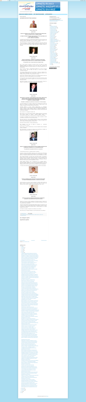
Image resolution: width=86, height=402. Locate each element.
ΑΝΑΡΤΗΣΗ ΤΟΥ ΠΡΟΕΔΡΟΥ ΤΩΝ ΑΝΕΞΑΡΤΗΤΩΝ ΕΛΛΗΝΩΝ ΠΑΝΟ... (30, 277)
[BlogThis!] (29, 213)
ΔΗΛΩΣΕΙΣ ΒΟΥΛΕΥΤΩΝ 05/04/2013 (25, 378)
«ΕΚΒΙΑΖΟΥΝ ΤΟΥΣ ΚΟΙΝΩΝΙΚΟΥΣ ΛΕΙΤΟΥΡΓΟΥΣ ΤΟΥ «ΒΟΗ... (29, 358)
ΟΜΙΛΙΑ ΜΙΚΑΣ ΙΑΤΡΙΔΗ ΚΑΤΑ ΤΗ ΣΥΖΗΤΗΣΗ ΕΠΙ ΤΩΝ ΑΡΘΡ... (28, 384)
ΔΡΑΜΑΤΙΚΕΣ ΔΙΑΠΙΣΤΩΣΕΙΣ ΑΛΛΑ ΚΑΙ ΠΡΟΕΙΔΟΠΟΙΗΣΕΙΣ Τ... (28, 380)
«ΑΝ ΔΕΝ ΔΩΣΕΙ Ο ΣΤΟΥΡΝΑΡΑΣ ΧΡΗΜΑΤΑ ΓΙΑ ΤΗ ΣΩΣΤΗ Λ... (28, 298)
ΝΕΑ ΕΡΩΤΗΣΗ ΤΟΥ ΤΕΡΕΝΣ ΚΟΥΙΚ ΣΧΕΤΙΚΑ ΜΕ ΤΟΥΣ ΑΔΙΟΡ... (29, 373)
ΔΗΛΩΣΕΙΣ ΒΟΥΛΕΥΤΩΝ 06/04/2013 (25, 374)
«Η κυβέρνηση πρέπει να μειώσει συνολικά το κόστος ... (27, 376)
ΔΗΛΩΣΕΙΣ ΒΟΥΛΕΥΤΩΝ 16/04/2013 (25, 317)
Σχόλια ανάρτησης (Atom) (26, 241)
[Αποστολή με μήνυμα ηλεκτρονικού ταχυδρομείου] (28, 213)
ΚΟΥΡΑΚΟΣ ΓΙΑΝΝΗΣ (52, 45)
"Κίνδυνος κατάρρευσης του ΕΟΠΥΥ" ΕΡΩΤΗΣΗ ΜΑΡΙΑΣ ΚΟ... (28, 355)
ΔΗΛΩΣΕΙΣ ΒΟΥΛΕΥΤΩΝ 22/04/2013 (25, 278)
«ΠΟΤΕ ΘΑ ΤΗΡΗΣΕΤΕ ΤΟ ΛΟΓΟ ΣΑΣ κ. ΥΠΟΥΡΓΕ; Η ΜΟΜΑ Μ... (29, 302)
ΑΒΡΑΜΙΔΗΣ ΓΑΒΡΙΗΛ (53, 26)
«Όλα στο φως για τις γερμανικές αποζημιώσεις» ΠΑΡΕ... (28, 382)
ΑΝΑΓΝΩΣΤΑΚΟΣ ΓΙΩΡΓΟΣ (53, 27)
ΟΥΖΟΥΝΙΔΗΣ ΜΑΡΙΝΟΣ (53, 54)
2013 (21, 246)
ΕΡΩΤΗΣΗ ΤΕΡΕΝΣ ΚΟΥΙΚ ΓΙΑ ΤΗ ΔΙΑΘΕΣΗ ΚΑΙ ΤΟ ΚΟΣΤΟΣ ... (29, 272)
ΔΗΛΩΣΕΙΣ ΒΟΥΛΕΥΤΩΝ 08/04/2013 (25, 363)
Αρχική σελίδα (33, 240)
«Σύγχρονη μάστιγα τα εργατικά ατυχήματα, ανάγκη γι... (28, 356)
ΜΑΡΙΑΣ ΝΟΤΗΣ (52, 48)
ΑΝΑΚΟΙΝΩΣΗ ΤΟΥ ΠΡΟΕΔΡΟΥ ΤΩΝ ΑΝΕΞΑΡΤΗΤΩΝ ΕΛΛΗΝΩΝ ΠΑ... (30, 255)
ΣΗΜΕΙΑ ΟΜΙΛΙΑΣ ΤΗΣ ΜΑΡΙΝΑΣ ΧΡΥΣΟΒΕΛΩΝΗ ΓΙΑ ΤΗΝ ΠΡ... (29, 340)
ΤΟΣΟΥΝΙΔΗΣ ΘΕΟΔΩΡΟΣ (53, 58)
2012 (21, 391)
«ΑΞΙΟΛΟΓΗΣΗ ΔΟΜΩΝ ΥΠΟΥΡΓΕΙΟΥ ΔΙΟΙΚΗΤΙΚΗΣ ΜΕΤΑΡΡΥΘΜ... (29, 336)
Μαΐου (22, 251)
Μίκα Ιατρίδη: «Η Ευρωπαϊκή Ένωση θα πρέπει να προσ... (28, 343)
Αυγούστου (22, 248)
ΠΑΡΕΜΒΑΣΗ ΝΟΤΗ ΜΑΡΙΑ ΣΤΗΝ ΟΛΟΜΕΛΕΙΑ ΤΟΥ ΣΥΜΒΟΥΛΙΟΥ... (29, 274)
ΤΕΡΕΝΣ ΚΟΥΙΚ (41, 214)
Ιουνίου (22, 250)
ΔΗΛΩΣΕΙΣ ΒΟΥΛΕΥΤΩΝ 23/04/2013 (25, 270)
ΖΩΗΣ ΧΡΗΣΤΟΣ (52, 37)
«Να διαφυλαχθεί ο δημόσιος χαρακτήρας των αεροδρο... (28, 379)
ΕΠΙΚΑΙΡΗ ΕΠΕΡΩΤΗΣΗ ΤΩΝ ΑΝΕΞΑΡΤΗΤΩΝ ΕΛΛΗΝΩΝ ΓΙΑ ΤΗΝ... (29, 301)
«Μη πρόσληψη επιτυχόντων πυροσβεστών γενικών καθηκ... (28, 321)
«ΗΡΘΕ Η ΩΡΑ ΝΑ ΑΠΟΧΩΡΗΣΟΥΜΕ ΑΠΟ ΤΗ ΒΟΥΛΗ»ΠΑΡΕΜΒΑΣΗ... (29, 297)
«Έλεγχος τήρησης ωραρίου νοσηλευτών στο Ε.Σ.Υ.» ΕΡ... (28, 273)
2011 (21, 392)
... (21, 338)
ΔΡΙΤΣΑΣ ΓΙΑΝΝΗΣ (52, 34)
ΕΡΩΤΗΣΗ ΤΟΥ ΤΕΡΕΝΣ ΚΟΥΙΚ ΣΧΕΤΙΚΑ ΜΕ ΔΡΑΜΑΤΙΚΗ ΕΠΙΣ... (29, 377)
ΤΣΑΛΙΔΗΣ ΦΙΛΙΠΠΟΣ (52, 59)
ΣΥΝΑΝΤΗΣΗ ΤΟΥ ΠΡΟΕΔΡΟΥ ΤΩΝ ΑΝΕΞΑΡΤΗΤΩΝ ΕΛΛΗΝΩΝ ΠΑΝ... (30, 276)
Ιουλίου (22, 249)
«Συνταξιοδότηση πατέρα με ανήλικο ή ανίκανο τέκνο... (27, 315)
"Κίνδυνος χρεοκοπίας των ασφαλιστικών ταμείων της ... (28, 261)
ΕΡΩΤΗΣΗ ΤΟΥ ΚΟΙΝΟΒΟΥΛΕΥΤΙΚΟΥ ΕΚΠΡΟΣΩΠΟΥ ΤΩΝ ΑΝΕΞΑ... (29, 316)
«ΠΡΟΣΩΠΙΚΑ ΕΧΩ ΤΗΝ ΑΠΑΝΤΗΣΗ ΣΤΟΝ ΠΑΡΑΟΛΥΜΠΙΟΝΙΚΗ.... (29, 341)
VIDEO (51, 64)
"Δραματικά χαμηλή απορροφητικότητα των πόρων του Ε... (28, 259)
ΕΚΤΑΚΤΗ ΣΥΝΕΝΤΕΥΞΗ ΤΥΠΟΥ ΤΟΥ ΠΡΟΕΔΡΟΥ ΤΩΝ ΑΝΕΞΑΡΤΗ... (29, 300)
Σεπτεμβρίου (23, 247)
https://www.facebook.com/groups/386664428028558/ (56, 20)
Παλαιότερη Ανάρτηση (44, 240)
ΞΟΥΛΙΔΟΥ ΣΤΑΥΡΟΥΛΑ (53, 53)
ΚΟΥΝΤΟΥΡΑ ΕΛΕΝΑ (52, 44)
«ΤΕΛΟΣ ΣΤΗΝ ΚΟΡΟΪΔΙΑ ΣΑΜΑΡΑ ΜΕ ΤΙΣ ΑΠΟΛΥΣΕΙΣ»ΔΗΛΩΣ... (29, 335)
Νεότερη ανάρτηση (22, 240)
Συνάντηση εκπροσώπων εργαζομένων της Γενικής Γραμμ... (28, 271)
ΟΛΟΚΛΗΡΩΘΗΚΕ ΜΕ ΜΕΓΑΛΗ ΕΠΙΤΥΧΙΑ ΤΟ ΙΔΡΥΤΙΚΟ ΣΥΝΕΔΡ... (29, 332)
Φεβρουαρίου (23, 389)
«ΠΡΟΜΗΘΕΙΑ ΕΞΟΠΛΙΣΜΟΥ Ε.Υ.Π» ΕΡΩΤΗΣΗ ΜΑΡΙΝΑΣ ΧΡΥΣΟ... (29, 353)
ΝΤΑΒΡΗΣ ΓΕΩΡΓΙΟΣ (36, 214)
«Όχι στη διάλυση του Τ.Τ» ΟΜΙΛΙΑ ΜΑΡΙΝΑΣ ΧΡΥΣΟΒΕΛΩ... (28, 361)
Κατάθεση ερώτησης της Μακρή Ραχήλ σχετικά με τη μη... (28, 280)
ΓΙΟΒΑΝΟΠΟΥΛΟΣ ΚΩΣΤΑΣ (25, 214)
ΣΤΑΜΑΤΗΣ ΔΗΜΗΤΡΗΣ (53, 56)
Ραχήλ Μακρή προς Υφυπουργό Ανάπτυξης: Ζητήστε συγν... (28, 318)
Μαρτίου (22, 388)
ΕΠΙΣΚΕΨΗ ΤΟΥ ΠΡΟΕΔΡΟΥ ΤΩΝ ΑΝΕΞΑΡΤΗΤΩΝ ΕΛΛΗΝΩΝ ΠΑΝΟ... (30, 375)
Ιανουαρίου (22, 390)
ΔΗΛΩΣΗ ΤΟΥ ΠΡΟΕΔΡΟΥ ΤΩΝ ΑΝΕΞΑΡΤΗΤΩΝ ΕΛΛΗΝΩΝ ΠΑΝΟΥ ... (30, 257)
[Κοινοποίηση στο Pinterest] (31, 213)
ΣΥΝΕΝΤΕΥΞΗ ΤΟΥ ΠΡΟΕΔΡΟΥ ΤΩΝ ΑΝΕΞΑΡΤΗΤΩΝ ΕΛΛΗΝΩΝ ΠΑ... (30, 256)
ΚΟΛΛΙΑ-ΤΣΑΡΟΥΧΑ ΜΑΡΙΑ (53, 43)
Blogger (47, 396)
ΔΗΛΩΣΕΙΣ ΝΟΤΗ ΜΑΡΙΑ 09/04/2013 (25, 359)
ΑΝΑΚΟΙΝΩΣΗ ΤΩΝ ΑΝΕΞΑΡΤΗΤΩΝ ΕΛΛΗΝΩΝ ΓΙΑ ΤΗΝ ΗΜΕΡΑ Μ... (29, 260)
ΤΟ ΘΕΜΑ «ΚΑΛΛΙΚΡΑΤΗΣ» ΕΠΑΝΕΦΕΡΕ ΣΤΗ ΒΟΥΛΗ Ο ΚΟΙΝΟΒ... (29, 354)
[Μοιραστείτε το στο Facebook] (30, 213)
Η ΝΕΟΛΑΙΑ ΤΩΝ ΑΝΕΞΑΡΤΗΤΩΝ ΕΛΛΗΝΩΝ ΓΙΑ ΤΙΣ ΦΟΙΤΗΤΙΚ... (29, 313)
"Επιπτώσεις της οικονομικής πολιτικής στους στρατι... (27, 364)
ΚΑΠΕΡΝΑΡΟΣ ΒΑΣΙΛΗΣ (31, 214)
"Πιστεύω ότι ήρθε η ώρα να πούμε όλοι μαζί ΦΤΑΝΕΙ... (27, 281)
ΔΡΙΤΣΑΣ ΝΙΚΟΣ (52, 35)
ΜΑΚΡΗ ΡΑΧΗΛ (52, 46)
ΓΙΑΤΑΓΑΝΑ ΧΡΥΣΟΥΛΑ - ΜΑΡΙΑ (54, 31)
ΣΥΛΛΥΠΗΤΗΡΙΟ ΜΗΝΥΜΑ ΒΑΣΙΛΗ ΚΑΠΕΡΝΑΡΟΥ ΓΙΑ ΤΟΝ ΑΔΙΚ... (29, 258)
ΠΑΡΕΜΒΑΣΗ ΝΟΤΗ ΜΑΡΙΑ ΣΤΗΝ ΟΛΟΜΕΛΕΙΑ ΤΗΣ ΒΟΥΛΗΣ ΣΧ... (29, 314)
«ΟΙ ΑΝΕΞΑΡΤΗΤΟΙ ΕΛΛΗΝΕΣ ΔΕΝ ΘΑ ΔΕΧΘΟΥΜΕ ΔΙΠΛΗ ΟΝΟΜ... (29, 357)
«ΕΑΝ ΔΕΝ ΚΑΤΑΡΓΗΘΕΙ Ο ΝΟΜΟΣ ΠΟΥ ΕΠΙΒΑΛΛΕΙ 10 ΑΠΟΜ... (29, 320)
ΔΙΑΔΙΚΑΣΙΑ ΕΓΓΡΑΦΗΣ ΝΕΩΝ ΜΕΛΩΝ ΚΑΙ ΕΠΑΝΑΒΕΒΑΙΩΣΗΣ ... (29, 290)
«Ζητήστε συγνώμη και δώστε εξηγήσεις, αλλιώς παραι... (28, 312)
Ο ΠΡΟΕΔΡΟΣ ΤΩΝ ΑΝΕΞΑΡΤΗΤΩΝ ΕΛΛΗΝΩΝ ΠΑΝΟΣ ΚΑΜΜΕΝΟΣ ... (30, 294)
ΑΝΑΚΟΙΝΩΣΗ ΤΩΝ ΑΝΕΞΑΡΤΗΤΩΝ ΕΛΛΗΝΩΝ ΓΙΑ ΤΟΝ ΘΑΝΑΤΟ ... (29, 381)
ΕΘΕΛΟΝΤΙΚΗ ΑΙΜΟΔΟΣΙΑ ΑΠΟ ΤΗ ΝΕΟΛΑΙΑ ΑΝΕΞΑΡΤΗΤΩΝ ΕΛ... (29, 383)
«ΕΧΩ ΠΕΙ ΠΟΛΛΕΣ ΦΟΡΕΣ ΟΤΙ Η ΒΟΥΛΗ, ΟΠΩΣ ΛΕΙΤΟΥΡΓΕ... (29, 293)
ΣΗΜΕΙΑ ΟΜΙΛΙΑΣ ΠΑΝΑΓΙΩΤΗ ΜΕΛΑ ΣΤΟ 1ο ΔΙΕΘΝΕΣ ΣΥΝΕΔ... (29, 296)
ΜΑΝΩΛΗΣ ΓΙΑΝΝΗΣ (52, 47)
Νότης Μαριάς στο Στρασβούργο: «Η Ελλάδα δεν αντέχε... (28, 279)
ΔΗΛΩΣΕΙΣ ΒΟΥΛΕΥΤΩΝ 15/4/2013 (25, 323)
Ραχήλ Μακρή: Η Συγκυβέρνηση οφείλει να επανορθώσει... (28, 292)
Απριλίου (22, 252)
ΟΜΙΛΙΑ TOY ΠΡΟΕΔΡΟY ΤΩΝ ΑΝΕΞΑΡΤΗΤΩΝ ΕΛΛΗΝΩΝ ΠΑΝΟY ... (29, 254)
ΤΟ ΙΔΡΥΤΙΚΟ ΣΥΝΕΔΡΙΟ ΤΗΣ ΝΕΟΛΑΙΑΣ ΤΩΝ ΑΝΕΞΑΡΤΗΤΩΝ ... (29, 342)
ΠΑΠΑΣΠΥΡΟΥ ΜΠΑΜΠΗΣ (53, 55)
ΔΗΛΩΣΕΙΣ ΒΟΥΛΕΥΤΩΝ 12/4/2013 (25, 339)
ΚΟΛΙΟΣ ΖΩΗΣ (52, 42)
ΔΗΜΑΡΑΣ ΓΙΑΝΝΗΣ (52, 33)
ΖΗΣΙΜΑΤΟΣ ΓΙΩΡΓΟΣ (52, 36)
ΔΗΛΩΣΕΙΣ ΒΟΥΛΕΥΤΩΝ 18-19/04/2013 (26, 299)
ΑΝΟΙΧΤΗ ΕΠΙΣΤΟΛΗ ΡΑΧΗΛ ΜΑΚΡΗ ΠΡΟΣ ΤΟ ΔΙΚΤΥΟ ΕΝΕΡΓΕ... (29, 334)
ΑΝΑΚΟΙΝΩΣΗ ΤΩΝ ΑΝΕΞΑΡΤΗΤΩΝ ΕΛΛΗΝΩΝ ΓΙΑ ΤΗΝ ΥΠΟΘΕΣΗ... (29, 352)
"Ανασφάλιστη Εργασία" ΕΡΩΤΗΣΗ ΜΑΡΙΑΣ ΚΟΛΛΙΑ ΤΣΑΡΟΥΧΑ (29, 253)
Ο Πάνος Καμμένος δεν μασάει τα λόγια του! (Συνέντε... (27, 291)
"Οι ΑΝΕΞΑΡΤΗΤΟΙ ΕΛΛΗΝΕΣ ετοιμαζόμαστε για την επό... (28, 333)
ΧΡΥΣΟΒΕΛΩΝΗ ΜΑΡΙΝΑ (23, 215)
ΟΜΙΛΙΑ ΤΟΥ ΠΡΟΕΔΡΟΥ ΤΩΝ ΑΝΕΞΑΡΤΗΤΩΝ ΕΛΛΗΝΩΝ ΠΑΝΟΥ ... (29, 337)
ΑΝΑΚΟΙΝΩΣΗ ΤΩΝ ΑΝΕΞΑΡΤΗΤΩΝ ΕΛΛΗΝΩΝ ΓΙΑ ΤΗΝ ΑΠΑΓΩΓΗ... (29, 275)
